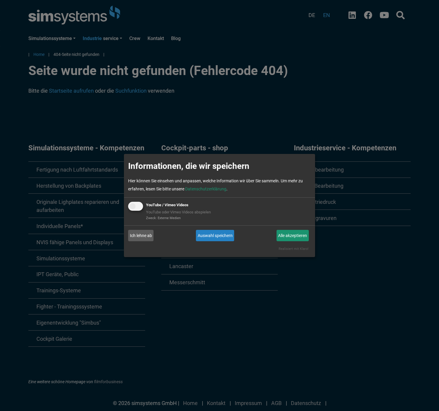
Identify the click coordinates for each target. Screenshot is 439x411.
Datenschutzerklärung (205, 189)
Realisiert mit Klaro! (293, 249)
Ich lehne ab (141, 235)
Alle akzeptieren (292, 235)
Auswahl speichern (215, 235)
